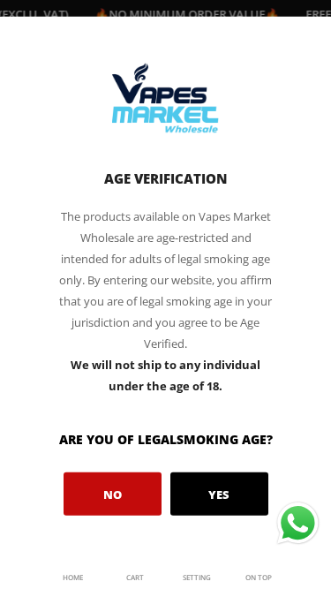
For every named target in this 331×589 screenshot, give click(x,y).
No (112, 494)
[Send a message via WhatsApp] (298, 523)
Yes (218, 494)
